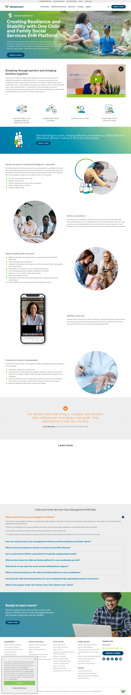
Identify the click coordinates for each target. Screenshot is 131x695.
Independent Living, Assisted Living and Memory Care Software (63, 653)
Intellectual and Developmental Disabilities (40, 659)
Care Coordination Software (11, 647)
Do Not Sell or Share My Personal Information (57, 691)
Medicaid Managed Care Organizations (88, 676)
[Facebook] (108, 659)
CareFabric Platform (58, 1)
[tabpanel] (65, 418)
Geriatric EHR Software (59, 644)
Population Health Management (86, 658)
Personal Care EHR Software (61, 658)
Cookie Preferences (76, 691)
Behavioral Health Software (85, 647)
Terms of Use (86, 691)
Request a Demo (118, 6)
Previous (5, 418)
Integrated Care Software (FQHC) (38, 657)
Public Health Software (84, 661)
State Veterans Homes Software (86, 663)
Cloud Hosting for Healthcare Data (13, 649)
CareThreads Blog (71, 1)
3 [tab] (67, 432)
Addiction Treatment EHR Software (38, 644)
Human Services (36, 641)
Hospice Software (58, 649)
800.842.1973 (106, 645)
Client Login (88, 1)
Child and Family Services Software (38, 654)
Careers (80, 1)
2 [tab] (65, 432)
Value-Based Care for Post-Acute (62, 671)
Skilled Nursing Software (59, 668)
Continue (19, 683)
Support (88, 6)
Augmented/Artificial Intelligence (13, 644)
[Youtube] (120, 659)
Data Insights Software (10, 654)
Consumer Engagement (10, 652)
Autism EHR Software (34, 647)
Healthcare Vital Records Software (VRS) (89, 649)
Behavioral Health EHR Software (37, 649)
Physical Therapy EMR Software (62, 661)
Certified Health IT (97, 691)
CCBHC (31, 652)
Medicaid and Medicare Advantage (87, 673)
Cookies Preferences (19, 688)
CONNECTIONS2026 (45, 1)
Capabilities (9, 641)
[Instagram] (112, 659)
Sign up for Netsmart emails (110, 648)
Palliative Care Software (59, 656)
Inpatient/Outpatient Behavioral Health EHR (88, 653)
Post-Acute (58, 641)
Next (126, 418)
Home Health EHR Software (60, 647)
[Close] (35, 659)
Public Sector (84, 641)
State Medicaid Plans (83, 678)
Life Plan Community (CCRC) (61, 663)
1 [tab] (63, 432)
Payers (81, 668)
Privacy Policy (39, 691)
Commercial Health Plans (84, 671)
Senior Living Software (59, 666)
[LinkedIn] (103, 659)
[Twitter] (116, 659)
